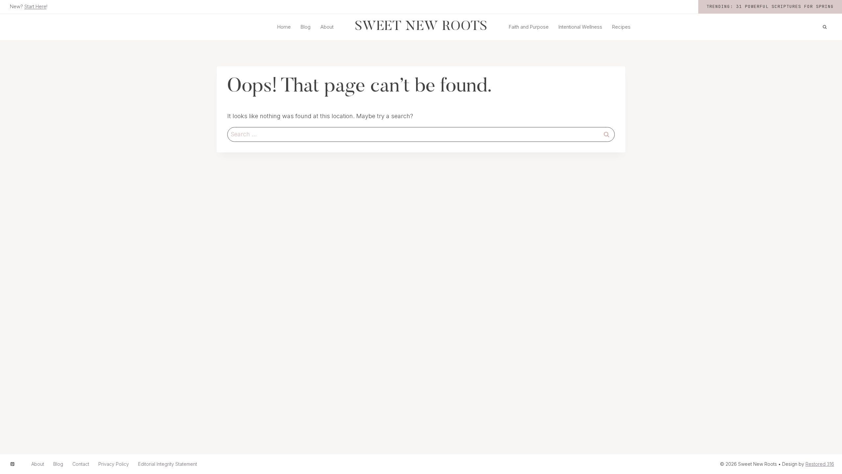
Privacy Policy (113, 464)
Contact (80, 464)
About (327, 27)
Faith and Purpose (529, 27)
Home (284, 27)
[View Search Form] (824, 27)
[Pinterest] (12, 464)
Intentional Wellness (580, 27)
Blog (305, 27)
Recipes (621, 27)
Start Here (35, 6)
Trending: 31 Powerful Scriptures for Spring (770, 6)
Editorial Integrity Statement (167, 464)
